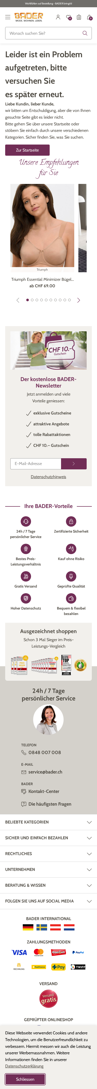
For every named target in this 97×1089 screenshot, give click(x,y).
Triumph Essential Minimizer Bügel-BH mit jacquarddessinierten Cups (42, 280)
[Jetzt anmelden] (74, 463)
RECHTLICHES (18, 853)
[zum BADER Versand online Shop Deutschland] (28, 927)
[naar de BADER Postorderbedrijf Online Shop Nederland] (69, 927)
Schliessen (25, 1079)
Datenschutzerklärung (24, 1066)
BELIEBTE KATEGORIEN (27, 822)
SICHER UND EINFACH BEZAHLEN (36, 837)
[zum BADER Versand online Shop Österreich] (55, 927)
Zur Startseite (27, 150)
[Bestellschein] (78, 17)
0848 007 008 (44, 752)
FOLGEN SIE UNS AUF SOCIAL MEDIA (39, 901)
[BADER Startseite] (28, 17)
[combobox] (48, 33)
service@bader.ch (45, 772)
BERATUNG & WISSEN (25, 885)
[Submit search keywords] (85, 33)
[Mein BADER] (58, 17)
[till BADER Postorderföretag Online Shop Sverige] (41, 927)
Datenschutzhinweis (48, 476)
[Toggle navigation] (7, 17)
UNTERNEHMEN (20, 869)
